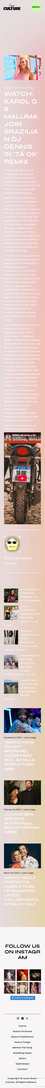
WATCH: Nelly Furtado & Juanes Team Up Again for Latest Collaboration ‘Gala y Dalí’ (21, 890)
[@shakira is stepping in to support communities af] (35, 988)
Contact (22, 1069)
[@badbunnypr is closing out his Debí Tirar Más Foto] (22, 988)
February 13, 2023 (12, 809)
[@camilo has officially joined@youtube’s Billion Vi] (22, 975)
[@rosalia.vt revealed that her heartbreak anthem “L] (35, 975)
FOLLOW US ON (22, 949)
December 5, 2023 (13, 737)
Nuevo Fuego (27, 88)
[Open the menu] (36, 7)
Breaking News (22, 1053)
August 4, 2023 (11, 88)
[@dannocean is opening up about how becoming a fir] (10, 988)
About (22, 1058)
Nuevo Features (22, 1031)
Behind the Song (22, 1047)
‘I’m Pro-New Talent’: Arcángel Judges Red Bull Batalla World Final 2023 (19, 755)
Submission (23, 1063)
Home (22, 1026)
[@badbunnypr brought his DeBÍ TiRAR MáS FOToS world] (10, 975)
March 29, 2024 (11, 873)
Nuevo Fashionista (22, 1036)
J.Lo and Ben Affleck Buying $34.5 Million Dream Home (21, 823)
